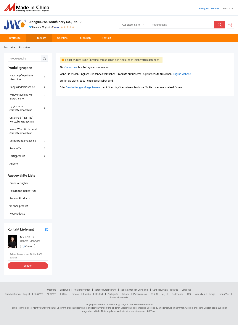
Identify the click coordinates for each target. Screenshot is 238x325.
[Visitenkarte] (46, 229)
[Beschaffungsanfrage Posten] (230, 24)
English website (182, 74)
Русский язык (140, 293)
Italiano (125, 293)
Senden (28, 265)
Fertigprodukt (17, 156)
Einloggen (204, 8)
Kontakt (106, 38)
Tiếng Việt (224, 293)
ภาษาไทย (200, 293)
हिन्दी (189, 293)
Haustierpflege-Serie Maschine (21, 77)
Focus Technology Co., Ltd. (115, 304)
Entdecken (85, 38)
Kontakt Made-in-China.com (134, 289)
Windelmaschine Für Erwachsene (21, 96)
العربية (165, 293)
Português (112, 293)
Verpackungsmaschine (22, 140)
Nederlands (177, 293)
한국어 (154, 293)
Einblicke (186, 289)
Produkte (41, 38)
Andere (13, 163)
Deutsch (99, 293)
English (26, 293)
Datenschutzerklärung (105, 289)
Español (87, 293)
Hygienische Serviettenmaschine (20, 108)
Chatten (29, 246)
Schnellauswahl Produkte (165, 289)
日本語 (63, 293)
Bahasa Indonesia (119, 297)
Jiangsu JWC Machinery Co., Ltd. (53, 22)
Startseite (14, 38)
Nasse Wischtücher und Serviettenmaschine (23, 131)
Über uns (62, 38)
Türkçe (212, 293)
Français (75, 293)
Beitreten (215, 8)
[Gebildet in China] (28, 7)
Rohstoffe (15, 148)
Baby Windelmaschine (22, 87)
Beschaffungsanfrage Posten (83, 87)
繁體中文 (51, 293)
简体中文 (38, 293)
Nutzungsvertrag (82, 289)
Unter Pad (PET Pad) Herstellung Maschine (21, 119)
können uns (70, 67)
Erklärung (65, 289)
